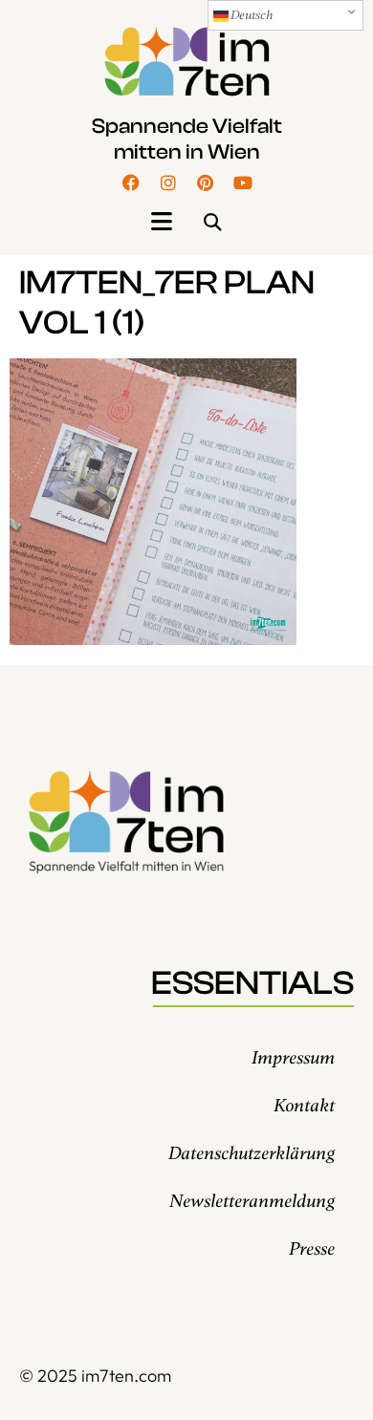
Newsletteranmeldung (252, 1202)
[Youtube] (243, 182)
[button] (161, 222)
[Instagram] (168, 182)
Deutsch (251, 15)
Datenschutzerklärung (251, 1154)
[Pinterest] (205, 182)
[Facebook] (131, 182)
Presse (312, 1249)
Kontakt (304, 1106)
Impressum (293, 1058)
